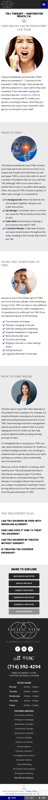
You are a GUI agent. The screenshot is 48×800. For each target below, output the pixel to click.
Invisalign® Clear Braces (24, 755)
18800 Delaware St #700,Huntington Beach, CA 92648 (24, 674)
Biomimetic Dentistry (24, 604)
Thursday (13, 700)
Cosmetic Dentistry (24, 590)
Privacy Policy (31, 791)
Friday (12, 705)
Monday (12, 686)
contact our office (29, 95)
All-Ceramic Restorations (24, 768)
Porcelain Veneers (24, 759)
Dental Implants (24, 583)
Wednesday (14, 696)
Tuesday (13, 691)
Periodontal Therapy (24, 728)
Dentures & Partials (24, 742)
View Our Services (24, 611)
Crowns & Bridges (24, 737)
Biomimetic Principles (24, 724)
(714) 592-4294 (24, 667)
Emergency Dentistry (24, 597)
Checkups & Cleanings (24, 719)
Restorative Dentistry (24, 576)
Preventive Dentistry (24, 715)
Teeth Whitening (24, 764)
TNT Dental (37, 793)
